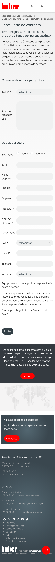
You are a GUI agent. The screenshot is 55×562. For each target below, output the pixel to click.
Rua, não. (8, 208)
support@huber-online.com (31, 503)
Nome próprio (6, 176)
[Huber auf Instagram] (9, 519)
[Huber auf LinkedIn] (14, 519)
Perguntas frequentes (16, 541)
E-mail (6, 253)
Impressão (10, 522)
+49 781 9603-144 (10, 512)
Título (5, 165)
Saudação (7, 154)
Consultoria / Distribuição (16, 18)
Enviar (7, 331)
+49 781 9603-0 (9, 471)
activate (27, 376)
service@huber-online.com (31, 512)
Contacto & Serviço (26, 15)
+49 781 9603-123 (10, 495)
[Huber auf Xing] (18, 519)
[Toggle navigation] (51, 5)
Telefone (7, 263)
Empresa (7, 198)
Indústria (7, 274)
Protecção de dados (15, 525)
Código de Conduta (14, 528)
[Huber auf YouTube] (22, 519)
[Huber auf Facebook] (4, 519)
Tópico (6, 92)
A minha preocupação (7, 114)
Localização (8, 232)
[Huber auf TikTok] (27, 519)
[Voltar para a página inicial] (10, 6)
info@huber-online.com (12, 474)
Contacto (11, 438)
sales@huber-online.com (30, 495)
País (5, 243)
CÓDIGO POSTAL (7, 221)
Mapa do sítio (12, 531)
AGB (8, 534)
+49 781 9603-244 (10, 503)
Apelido (7, 187)
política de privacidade (35, 364)
